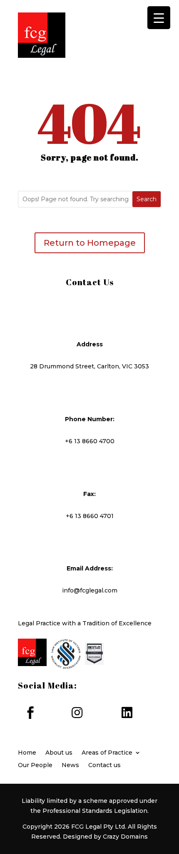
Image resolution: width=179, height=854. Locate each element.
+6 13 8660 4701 (90, 516)
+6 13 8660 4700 (89, 441)
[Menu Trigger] (158, 17)
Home (27, 753)
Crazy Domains (125, 836)
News (70, 765)
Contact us (104, 765)
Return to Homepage (90, 243)
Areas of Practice (107, 753)
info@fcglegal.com (89, 590)
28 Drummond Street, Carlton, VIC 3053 (89, 366)
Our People (35, 765)
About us (58, 753)
